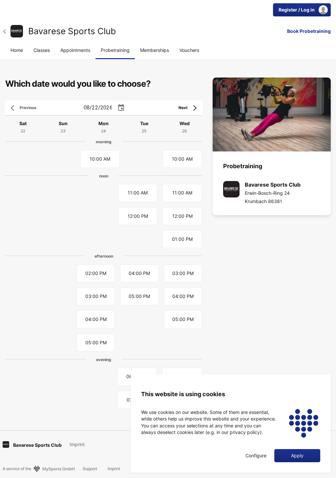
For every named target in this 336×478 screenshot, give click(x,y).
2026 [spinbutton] (106, 107)
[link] (16, 31)
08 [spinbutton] (87, 107)
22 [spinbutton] (95, 107)
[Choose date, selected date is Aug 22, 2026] (121, 107)
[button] (7, 31)
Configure (255, 455)
